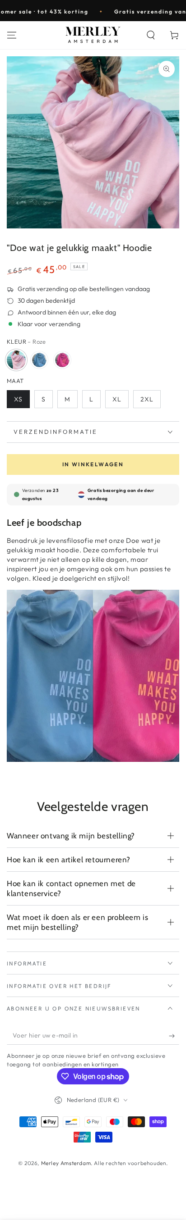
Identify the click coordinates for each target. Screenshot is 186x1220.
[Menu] (11, 35)
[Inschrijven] (174, 1036)
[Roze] (16, 360)
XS (18, 399)
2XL (146, 399)
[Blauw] (39, 360)
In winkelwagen (93, 464)
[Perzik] (62, 360)
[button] (151, 35)
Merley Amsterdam (66, 1163)
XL (116, 399)
